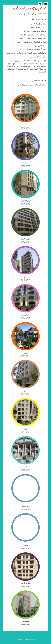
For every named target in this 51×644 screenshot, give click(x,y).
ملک (25, 125)
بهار (25, 277)
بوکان (26, 545)
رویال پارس (25, 239)
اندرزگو (25, 163)
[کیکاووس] (25, 617)
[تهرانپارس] (25, 311)
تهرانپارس (25, 315)
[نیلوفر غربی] (25, 579)
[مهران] (25, 425)
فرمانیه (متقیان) (25, 201)
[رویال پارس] (25, 235)
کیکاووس (25, 621)
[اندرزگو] (25, 159)
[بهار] (25, 273)
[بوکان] (25, 541)
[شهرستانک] (25, 502)
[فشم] (25, 463)
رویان (26, 353)
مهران (25, 429)
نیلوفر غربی (25, 583)
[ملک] (25, 121)
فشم (25, 467)
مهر (25, 391)
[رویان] (25, 349)
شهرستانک (25, 506)
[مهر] (25, 387)
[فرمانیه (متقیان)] (25, 197)
